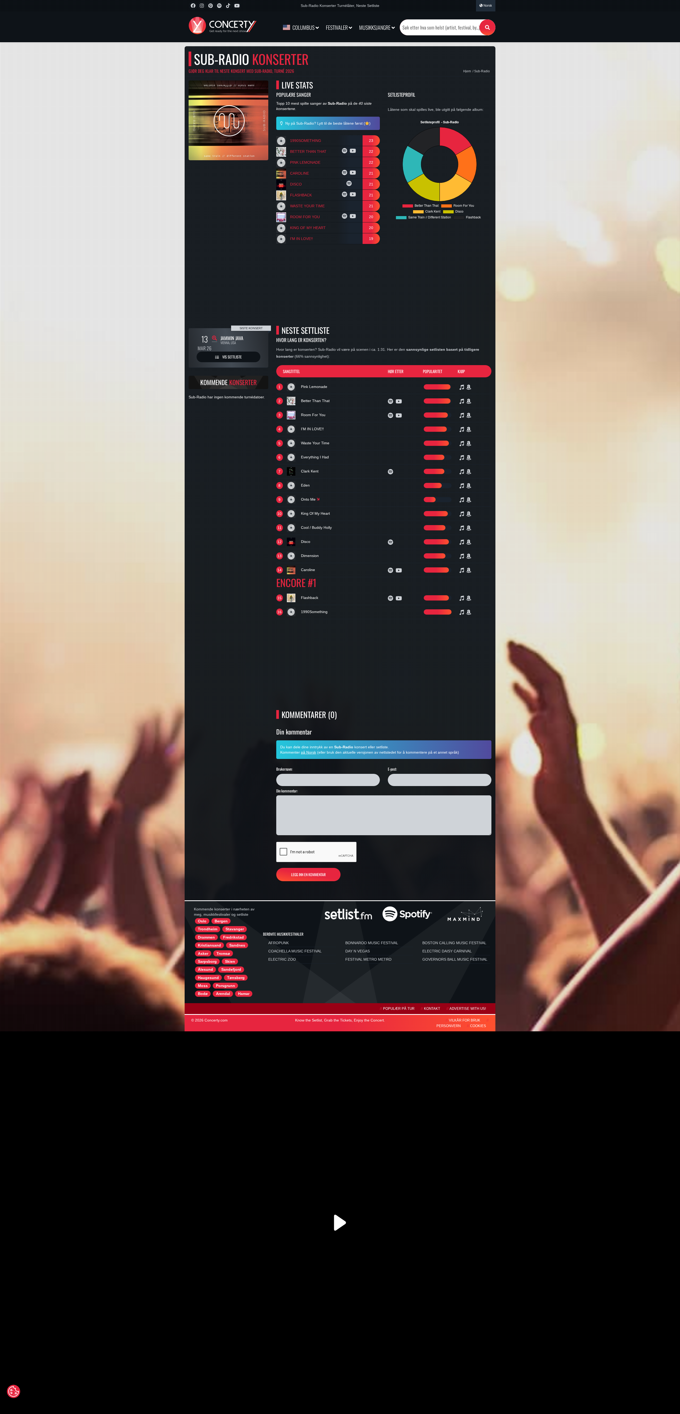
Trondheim (207, 929)
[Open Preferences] (13, 1391)
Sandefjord (231, 969)
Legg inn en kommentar (308, 874)
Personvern (448, 1026)
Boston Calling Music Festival (454, 943)
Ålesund (205, 969)
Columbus (303, 27)
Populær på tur (398, 1009)
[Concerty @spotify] (219, 6)
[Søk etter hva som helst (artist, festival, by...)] (487, 27)
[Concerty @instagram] (202, 6)
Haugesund (208, 978)
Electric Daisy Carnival (447, 951)
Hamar (243, 993)
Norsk (487, 5)
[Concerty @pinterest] (210, 6)
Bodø (203, 993)
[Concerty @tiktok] (228, 6)
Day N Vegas (357, 951)
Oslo (202, 921)
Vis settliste (232, 357)
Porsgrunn (225, 986)
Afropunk (278, 943)
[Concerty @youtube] (237, 6)
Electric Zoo (282, 959)
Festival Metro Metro (368, 959)
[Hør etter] (345, 151)
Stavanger (235, 929)
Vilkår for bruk (464, 1020)
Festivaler (337, 27)
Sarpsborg (207, 961)
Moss (203, 986)
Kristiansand (209, 945)
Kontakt (432, 1009)
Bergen (221, 921)
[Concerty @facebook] (193, 6)
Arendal (223, 993)
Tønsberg (236, 978)
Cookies (478, 1026)
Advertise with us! (467, 1009)
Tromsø (223, 953)
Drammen (206, 937)
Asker (203, 953)
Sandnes (237, 945)
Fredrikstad (233, 937)
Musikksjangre (375, 27)
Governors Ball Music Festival (454, 959)
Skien (230, 961)
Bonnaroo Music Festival (371, 943)
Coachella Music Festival (295, 951)
